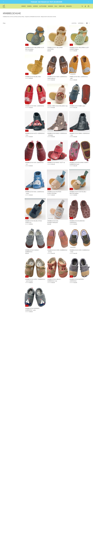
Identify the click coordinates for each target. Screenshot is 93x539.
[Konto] (85, 6)
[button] (81, 23)
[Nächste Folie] (88, 1)
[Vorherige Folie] (3, 1)
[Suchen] (82, 6)
